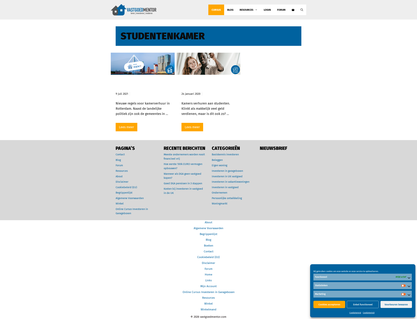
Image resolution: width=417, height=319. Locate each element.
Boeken (208, 245)
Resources (246, 9)
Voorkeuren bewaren (396, 304)
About (119, 176)
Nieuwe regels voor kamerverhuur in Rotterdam (140, 85)
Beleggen (217, 160)
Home (208, 274)
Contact (120, 154)
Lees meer (126, 127)
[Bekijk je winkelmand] (293, 10)
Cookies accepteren (329, 304)
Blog (230, 9)
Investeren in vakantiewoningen (230, 181)
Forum (281, 9)
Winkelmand (208, 309)
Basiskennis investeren (225, 154)
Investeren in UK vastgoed (227, 176)
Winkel (120, 203)
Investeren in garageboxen (227, 170)
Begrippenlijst (124, 192)
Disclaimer (122, 181)
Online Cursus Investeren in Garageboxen (209, 292)
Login (267, 9)
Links (208, 280)
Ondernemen (219, 192)
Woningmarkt (219, 203)
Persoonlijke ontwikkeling (227, 198)
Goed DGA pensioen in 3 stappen (183, 183)
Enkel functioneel (363, 304)
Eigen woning (219, 165)
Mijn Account (208, 286)
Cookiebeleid (355, 313)
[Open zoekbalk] (301, 10)
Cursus (216, 9)
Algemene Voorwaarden (130, 198)
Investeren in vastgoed (225, 187)
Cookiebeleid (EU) (126, 187)
